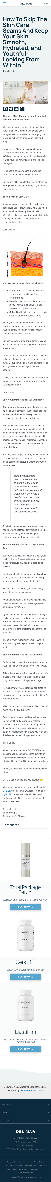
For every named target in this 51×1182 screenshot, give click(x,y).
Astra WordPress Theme (31, 1090)
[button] (25, 907)
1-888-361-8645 (12, 1149)
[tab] (25, 825)
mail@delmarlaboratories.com (33, 1149)
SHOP (4, 1112)
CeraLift (6, 791)
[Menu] (6, 3)
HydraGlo (7, 794)
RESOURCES (12, 825)
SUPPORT (6, 1120)
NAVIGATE (6, 1104)
